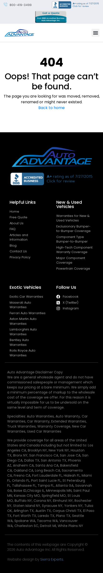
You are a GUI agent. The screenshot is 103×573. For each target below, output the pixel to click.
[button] (95, 33)
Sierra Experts (51, 559)
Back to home (51, 107)
